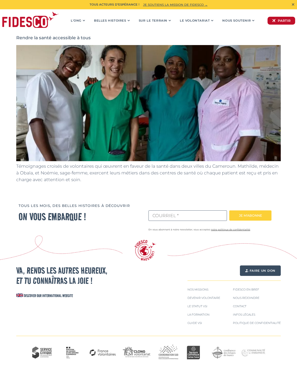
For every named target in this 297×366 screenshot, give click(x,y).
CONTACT (239, 306)
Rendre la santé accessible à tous (53, 37)
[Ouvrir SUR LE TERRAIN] (169, 20)
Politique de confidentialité (257, 323)
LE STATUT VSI (197, 306)
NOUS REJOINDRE (246, 298)
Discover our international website (48, 295)
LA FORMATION (198, 314)
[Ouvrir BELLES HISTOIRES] (128, 20)
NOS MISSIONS (197, 289)
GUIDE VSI (194, 323)
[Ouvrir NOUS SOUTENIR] (253, 20)
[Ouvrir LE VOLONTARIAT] (212, 20)
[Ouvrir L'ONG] (84, 20)
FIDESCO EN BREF (246, 289)
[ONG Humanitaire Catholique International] (30, 20)
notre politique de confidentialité (230, 229)
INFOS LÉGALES (244, 314)
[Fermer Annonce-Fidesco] (293, 4)
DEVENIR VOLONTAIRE (203, 298)
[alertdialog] (148, 4)
